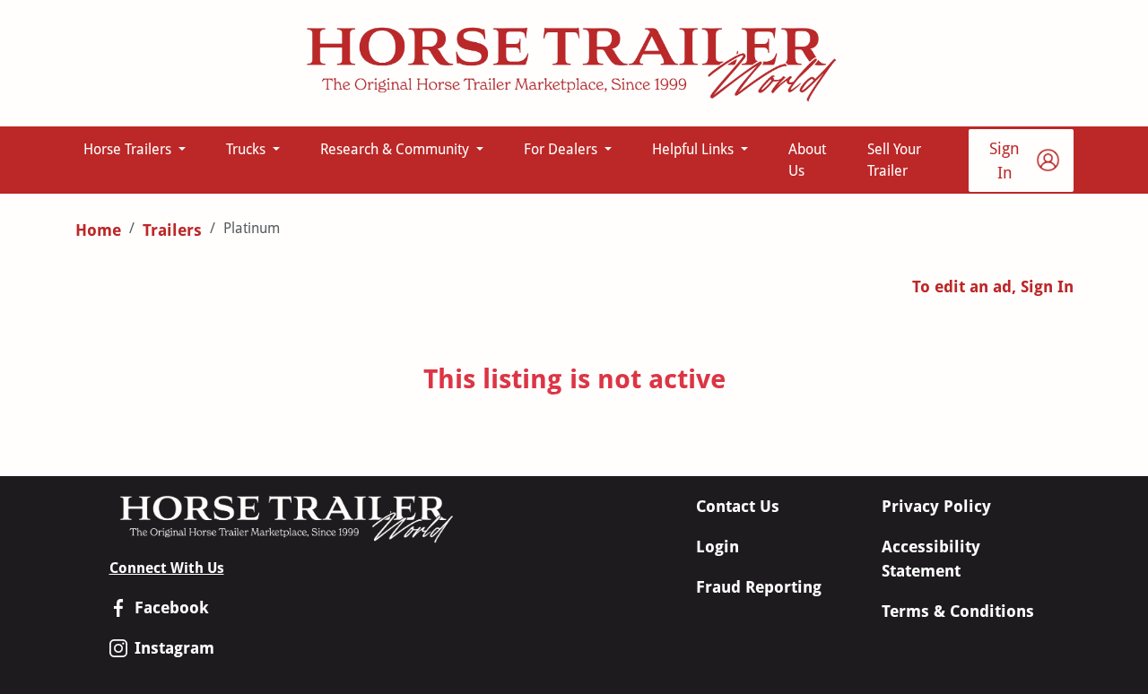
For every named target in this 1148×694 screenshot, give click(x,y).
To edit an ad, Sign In (993, 286)
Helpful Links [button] (694, 149)
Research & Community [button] (396, 149)
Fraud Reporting (759, 586)
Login (717, 546)
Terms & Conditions (958, 611)
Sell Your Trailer (894, 160)
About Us (807, 160)
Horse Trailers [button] (129, 149)
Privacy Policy (936, 506)
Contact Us (737, 506)
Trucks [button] (247, 149)
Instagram (174, 647)
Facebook (172, 607)
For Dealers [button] (562, 149)
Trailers (172, 230)
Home (98, 230)
